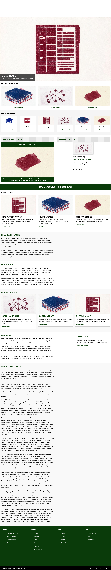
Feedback (91, 539)
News (63, 536)
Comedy (36, 539)
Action (36, 533)
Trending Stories (11, 539)
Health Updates (11, 536)
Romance (37, 546)
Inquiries (90, 536)
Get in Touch (92, 533)
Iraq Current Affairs (12, 533)
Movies (63, 539)
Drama (36, 543)
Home (63, 533)
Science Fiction (38, 549)
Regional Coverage (12, 543)
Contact (63, 543)
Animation (37, 536)
